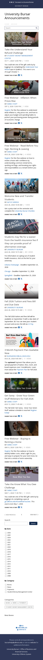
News (9, 587)
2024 (9, 538)
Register (8, 110)
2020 (9, 547)
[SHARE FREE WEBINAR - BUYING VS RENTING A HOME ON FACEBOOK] (19, 462)
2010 (9, 571)
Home (7, 24)
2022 (9, 542)
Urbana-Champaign (12, 265)
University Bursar (15, 249)
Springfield (8, 275)
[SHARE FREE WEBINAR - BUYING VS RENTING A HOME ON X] (21, 462)
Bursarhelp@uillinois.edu (18, 356)
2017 (9, 554)
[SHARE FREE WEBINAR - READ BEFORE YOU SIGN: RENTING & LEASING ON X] (21, 173)
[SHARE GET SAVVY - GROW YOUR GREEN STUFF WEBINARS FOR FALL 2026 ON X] (21, 416)
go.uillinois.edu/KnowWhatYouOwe (17, 501)
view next (33, 515)
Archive (14, 24)
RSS (22, 626)
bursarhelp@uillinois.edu (13, 642)
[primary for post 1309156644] (21, 226)
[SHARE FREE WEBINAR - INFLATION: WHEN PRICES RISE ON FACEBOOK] (19, 123)
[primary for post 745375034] (21, 339)
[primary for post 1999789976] (21, 385)
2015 (9, 559)
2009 (9, 573)
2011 (9, 569)
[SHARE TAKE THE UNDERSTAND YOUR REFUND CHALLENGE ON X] (21, 75)
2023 (9, 540)
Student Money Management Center (19, 592)
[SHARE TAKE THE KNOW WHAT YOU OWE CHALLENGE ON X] (21, 507)
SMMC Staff (12, 104)
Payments (10, 589)
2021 (9, 545)
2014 (9, 561)
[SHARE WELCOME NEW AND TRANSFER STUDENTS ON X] (21, 214)
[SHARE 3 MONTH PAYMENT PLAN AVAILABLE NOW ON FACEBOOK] (19, 373)
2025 (9, 535)
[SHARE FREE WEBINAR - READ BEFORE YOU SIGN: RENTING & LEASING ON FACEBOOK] (19, 173)
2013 (9, 564)
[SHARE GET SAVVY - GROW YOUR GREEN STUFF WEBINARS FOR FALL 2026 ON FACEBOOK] (19, 416)
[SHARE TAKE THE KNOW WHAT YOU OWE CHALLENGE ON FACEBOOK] (19, 507)
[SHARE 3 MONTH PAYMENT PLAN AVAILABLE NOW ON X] (21, 373)
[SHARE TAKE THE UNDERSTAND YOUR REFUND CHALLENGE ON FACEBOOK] (19, 75)
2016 (9, 557)
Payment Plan (22, 369)
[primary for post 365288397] (21, 39)
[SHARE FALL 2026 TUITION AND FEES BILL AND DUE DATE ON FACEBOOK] (19, 327)
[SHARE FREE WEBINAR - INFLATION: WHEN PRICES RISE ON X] (21, 123)
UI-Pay (30, 324)
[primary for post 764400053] (21, 291)
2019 (9, 549)
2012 (9, 566)
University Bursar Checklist (25, 211)
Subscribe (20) (22, 628)
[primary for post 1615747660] (21, 474)
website (33, 642)
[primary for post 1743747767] (21, 428)
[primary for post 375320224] (21, 87)
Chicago (8, 271)
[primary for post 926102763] (21, 186)
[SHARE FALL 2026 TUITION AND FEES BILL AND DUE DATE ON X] (21, 327)
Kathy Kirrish (13, 202)
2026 (9, 533)
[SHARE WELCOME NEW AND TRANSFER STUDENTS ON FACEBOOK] (19, 214)
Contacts (22, 630)
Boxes (9, 585)
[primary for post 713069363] (21, 135)
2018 (9, 552)
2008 (9, 576)
